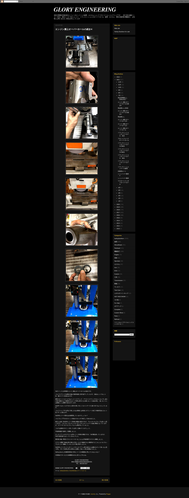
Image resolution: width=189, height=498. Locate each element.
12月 (120, 82)
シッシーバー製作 (123, 178)
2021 (118, 79)
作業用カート (122, 171)
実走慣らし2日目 (123, 108)
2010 (118, 228)
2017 (118, 212)
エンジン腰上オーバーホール (123, 129)
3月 (119, 195)
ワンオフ (117, 287)
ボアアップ (117, 306)
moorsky (92, 494)
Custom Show (118, 312)
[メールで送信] (81, 468)
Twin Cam (117, 290)
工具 (115, 277)
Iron (115, 267)
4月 (119, 193)
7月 (119, 95)
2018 (118, 210)
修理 (115, 242)
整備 (115, 283)
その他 (116, 300)
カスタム (117, 264)
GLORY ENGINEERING (85, 9)
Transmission (118, 280)
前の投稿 (105, 480)
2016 (118, 215)
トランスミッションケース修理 (123, 167)
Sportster (117, 261)
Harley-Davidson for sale (122, 31)
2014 (118, 220)
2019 (118, 207)
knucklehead (72, 470)
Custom (116, 274)
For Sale (117, 303)
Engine (116, 254)
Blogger (108, 494)
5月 (119, 190)
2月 (119, 198)
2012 (118, 226)
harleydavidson (64, 470)
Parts (116, 316)
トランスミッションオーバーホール (123, 162)
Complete (117, 309)
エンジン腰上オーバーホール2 (123, 124)
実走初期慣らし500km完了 (122, 98)
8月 (119, 93)
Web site (117, 28)
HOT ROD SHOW (119, 296)
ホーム (81, 480)
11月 (119, 84)
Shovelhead (118, 245)
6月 (119, 187)
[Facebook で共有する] (87, 468)
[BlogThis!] (83, 468)
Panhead (117, 248)
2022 (118, 77)
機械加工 (117, 251)
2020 (118, 204)
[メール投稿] (76, 468)
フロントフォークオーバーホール (123, 139)
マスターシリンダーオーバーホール (123, 182)
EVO (115, 271)
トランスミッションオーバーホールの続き (123, 144)
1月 (119, 201)
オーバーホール (81, 470)
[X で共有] (85, 468)
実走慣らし (121, 117)
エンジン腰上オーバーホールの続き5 (123, 103)
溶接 (115, 258)
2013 (118, 223)
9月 (119, 90)
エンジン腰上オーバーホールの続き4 (123, 112)
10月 (120, 87)
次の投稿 (58, 480)
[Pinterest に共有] (89, 468)
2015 (118, 218)
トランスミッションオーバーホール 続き (123, 134)
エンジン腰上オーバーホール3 (123, 120)
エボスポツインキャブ (121, 293)
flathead (116, 319)
